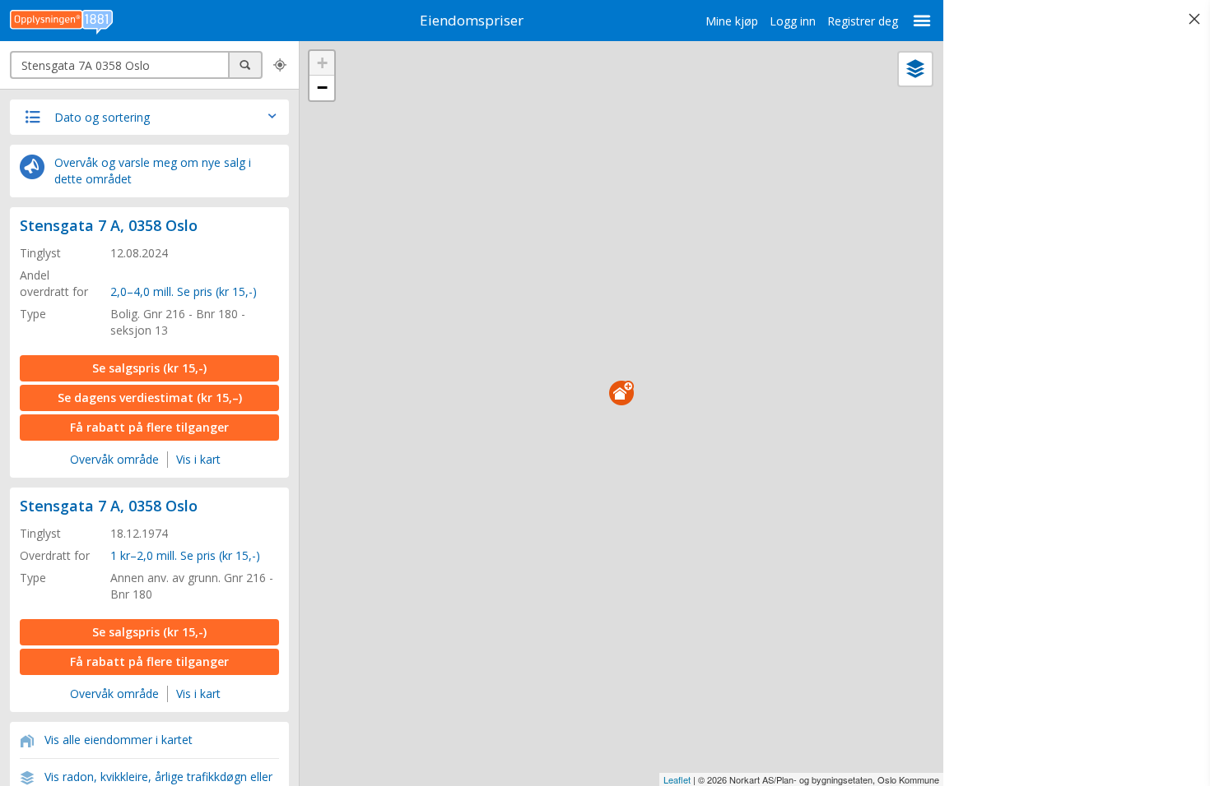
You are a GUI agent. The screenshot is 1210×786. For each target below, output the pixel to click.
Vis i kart (198, 459)
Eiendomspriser (472, 20)
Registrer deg (862, 21)
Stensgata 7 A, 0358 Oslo (109, 225)
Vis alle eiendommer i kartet (118, 739)
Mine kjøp (731, 21)
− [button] (322, 87)
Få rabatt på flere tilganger (149, 427)
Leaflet (677, 779)
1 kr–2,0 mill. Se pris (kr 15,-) (185, 555)
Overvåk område (114, 459)
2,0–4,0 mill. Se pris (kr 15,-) (183, 291)
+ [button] (322, 63)
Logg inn (793, 21)
